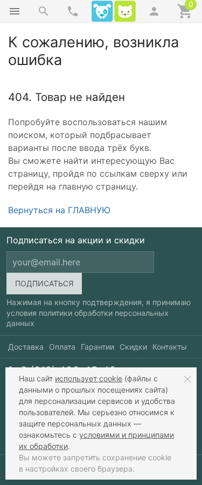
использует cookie (88, 378)
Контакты (169, 346)
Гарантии (97, 346)
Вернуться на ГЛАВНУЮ (59, 210)
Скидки (133, 346)
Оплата (62, 346)
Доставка (26, 346)
